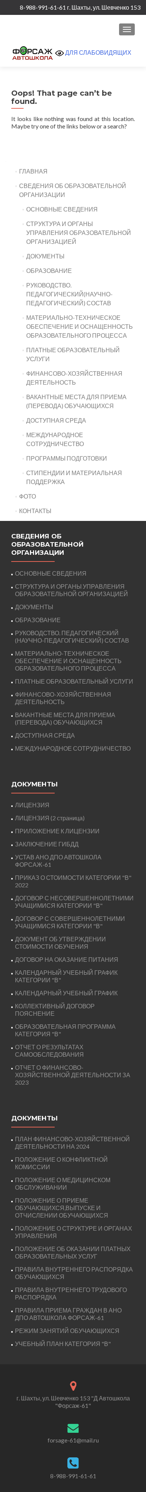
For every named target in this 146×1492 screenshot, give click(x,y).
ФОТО (27, 496)
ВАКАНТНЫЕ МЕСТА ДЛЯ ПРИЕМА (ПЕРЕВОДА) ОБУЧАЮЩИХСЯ (65, 718)
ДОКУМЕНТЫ (45, 256)
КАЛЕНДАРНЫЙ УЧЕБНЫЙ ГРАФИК (66, 992)
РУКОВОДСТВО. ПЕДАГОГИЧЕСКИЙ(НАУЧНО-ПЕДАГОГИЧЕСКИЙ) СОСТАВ (69, 293)
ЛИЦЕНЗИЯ (32, 804)
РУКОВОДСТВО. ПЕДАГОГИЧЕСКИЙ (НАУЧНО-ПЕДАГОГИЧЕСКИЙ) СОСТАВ (72, 636)
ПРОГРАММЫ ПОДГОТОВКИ (66, 458)
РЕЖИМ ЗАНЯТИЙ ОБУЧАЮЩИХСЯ (67, 1330)
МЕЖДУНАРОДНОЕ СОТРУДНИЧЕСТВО (73, 748)
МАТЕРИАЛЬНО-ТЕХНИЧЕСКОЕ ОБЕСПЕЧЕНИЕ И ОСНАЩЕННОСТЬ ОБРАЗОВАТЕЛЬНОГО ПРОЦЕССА (79, 326)
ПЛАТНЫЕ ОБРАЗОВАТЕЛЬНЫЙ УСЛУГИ (74, 681)
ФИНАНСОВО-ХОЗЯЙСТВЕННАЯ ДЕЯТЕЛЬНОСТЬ (63, 698)
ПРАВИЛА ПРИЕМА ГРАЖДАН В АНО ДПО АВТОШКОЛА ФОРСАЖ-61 (68, 1314)
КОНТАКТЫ (35, 510)
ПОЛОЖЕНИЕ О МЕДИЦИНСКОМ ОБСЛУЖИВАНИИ (62, 1183)
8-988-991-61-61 (73, 1475)
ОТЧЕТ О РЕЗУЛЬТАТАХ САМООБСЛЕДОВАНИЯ (49, 1050)
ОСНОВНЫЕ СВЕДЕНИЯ (62, 209)
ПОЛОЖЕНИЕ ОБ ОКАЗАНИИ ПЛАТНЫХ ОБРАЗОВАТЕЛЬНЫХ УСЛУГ (73, 1252)
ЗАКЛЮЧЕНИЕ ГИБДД (47, 843)
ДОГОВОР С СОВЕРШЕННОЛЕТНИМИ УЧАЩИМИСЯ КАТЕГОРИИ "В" (70, 922)
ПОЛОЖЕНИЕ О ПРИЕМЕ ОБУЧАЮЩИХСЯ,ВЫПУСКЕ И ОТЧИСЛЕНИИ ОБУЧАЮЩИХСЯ (61, 1208)
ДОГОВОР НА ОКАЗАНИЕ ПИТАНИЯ (66, 959)
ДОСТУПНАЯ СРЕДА (56, 420)
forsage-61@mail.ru (73, 1440)
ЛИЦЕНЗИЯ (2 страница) (50, 817)
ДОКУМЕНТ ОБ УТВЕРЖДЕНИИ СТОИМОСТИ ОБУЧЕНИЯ (60, 942)
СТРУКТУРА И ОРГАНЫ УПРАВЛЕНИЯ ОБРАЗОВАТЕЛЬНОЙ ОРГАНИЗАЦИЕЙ (78, 232)
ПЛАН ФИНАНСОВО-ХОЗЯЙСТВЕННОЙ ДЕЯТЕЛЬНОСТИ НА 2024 (72, 1142)
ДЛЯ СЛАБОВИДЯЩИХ (97, 52)
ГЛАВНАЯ (33, 171)
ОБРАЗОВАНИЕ (49, 270)
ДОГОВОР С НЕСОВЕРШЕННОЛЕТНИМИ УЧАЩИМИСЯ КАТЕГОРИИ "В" (74, 901)
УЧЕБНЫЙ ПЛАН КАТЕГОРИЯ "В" (63, 1343)
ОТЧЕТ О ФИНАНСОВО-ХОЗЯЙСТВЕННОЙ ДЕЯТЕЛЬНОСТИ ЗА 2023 (72, 1075)
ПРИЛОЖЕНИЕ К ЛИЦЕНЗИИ (57, 830)
